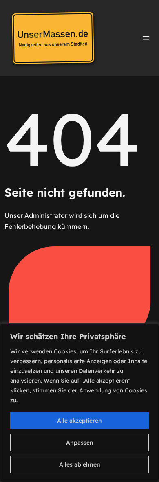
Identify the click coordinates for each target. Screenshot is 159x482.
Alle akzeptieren (79, 420)
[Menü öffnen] (146, 38)
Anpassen (79, 442)
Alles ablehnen (79, 464)
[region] (79, 402)
